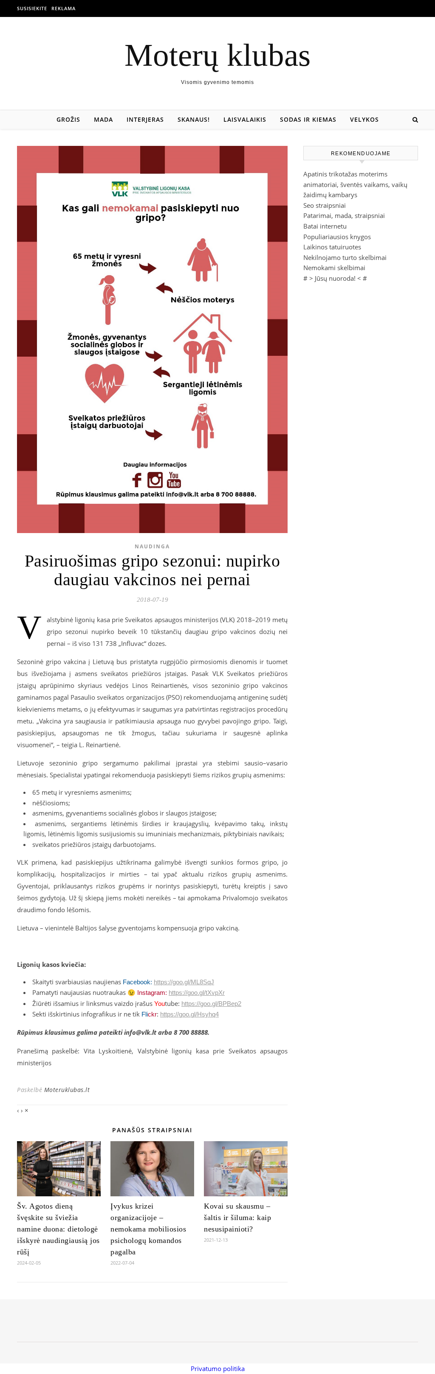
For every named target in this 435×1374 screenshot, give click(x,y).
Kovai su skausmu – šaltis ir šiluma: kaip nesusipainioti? (237, 1217)
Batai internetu (325, 226)
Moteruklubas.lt (67, 1090)
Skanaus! (194, 119)
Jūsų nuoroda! (335, 278)
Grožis (68, 119)
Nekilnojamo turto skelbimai (345, 257)
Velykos (364, 119)
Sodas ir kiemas (308, 119)
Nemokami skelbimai (334, 267)
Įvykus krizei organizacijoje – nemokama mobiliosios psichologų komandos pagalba (148, 1229)
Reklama (63, 8)
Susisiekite (32, 8)
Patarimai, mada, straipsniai (344, 215)
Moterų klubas (217, 55)
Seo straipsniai (324, 205)
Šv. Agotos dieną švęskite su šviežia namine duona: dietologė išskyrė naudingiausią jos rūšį (58, 1229)
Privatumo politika (218, 1368)
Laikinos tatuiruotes (332, 247)
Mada (103, 119)
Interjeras (145, 119)
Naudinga (152, 546)
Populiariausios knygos (337, 236)
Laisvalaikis (244, 119)
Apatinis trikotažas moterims (345, 174)
